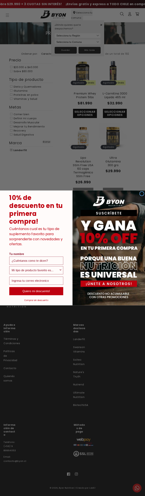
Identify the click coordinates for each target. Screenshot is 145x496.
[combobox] (35, 270)
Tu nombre (16, 254)
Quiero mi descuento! (36, 291)
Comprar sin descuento (36, 300)
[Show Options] (60, 270)
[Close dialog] (142, 194)
